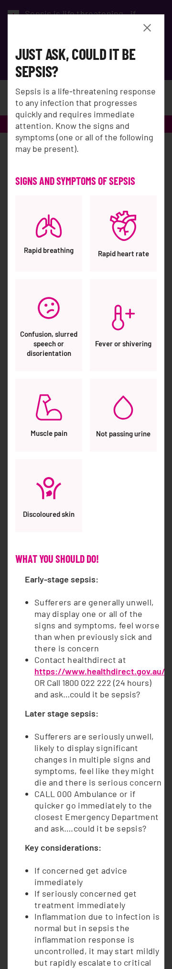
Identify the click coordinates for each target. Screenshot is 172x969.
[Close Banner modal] (149, 28)
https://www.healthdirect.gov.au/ (99, 671)
